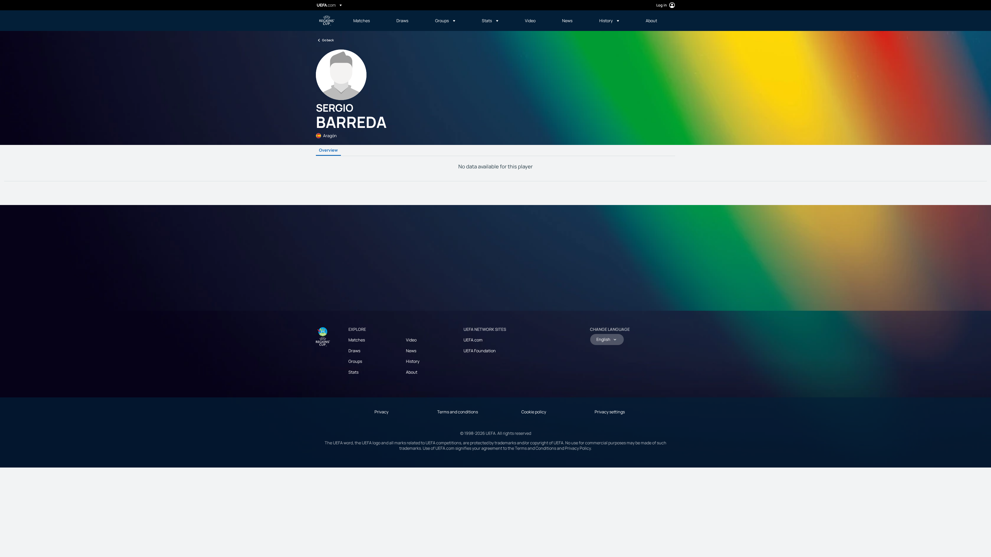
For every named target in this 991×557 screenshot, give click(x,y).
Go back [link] (328, 40)
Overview (328, 150)
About (411, 372)
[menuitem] (368, 21)
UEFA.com (473, 340)
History (412, 361)
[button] (445, 21)
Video (411, 340)
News (411, 351)
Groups (355, 361)
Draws (354, 351)
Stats (353, 372)
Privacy (381, 412)
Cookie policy (533, 412)
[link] (361, 21)
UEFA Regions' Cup (327, 21)
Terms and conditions (457, 412)
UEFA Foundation (479, 351)
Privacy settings (610, 412)
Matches (356, 340)
